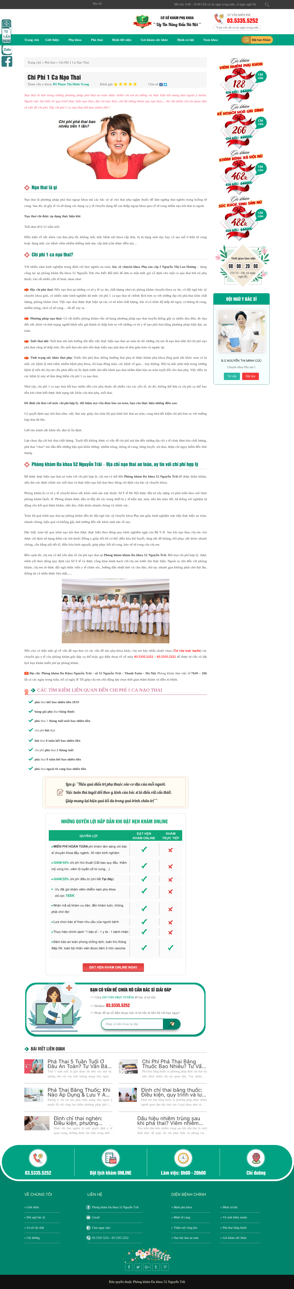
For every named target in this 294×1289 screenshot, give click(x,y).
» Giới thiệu (31, 1207)
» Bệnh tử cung (180, 1217)
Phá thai (97, 40)
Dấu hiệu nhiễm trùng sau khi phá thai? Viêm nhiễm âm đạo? (168, 1123)
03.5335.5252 (242, 20)
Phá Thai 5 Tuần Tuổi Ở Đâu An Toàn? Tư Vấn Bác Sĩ (79, 1066)
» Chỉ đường (32, 1237)
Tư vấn (231, 376)
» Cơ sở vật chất (34, 1227)
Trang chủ (31, 40)
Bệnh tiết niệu (121, 40)
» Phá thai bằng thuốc (233, 1227)
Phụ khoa (75, 40)
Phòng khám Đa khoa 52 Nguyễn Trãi (115, 1207)
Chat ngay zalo (101, 1227)
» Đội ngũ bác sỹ (34, 1217)
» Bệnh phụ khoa (181, 1207)
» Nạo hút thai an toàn (184, 1237)
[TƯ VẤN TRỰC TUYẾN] (118, 997)
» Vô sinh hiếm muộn (233, 1217)
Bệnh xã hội (185, 40)
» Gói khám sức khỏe (233, 1237)
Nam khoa (210, 40)
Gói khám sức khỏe (154, 40)
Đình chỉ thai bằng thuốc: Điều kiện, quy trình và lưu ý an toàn (173, 1095)
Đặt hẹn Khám (261, 40)
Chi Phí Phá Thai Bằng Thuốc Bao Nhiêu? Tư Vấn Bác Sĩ (173, 1066)
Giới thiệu (52, 40)
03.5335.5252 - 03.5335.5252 (110, 1237)
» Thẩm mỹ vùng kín (184, 1227)
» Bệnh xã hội (228, 1207)
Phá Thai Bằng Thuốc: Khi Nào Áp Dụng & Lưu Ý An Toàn (79, 1095)
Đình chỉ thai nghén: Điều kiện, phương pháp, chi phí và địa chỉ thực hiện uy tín (82, 1125)
